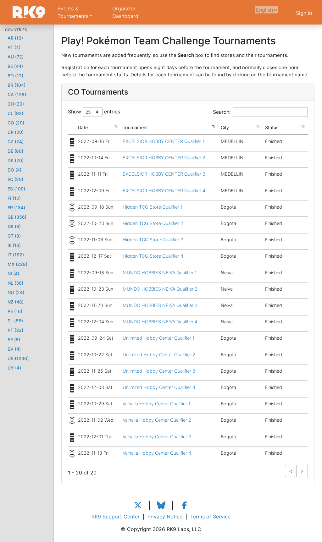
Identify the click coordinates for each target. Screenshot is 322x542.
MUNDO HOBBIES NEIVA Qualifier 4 (160, 321)
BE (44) (15, 66)
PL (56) (15, 320)
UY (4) (14, 367)
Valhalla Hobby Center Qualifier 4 (157, 453)
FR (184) (16, 207)
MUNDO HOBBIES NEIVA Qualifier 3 (160, 305)
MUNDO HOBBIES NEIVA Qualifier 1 (160, 272)
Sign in (304, 13)
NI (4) (13, 273)
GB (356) (17, 217)
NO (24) (16, 292)
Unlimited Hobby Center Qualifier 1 (158, 338)
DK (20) (16, 160)
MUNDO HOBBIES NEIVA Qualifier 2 (160, 289)
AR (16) (15, 38)
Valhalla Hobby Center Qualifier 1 (156, 403)
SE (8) (14, 339)
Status (272, 127)
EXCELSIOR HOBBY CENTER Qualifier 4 (164, 190)
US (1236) (18, 358)
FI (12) (14, 198)
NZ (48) (16, 301)
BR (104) (16, 85)
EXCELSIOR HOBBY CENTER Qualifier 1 (163, 141)
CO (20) (16, 122)
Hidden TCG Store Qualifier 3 (153, 239)
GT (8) (14, 235)
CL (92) (15, 113)
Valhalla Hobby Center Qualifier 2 (157, 420)
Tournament (135, 127)
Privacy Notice (164, 516)
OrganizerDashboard (125, 12)
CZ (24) (16, 141)
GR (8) (14, 226)
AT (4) (14, 47)
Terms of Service (210, 516)
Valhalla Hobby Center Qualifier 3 (157, 436)
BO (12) (15, 75)
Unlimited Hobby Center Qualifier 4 (159, 387)
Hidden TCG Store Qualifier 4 (153, 256)
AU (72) (16, 56)
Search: (221, 112)
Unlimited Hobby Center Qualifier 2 (159, 354)
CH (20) (16, 104)
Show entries (94, 111)
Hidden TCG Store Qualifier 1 (152, 207)
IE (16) (14, 245)
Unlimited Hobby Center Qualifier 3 (159, 371)
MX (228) (17, 264)
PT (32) (15, 330)
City (225, 127)
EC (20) (15, 179)
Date (83, 127)
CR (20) (16, 132)
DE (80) (15, 151)
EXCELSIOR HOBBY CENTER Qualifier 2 (164, 157)
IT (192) (16, 254)
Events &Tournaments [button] (73, 12)
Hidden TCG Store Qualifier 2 (153, 223)
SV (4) (14, 349)
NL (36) (15, 283)
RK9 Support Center (116, 516)
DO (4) (14, 169)
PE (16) (15, 311)
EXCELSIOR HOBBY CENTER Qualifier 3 (164, 174)
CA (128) (17, 94)
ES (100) (16, 188)
